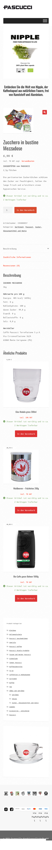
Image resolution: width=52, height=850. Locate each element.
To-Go (11, 670)
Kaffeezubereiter (16, 666)
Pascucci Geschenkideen (18, 638)
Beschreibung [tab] (10, 248)
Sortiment (19, 227)
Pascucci (29, 227)
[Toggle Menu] (45, 20)
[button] (26, 52)
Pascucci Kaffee (15, 646)
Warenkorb (40, 843)
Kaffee (11, 683)
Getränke (15, 695)
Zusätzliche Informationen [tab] (17, 257)
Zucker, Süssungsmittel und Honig (25, 703)
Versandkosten (28, 161)
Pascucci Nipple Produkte (19, 650)
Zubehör (12, 707)
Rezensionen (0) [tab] (11, 265)
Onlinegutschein (15, 634)
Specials (12, 642)
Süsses (14, 699)
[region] (26, 52)
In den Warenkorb (25, 210)
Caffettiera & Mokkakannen (19, 675)
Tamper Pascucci (15, 662)
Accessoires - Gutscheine (19, 711)
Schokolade (13, 658)
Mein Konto (8, 845)
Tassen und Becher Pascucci (20, 654)
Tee (10, 687)
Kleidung (12, 630)
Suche (26, 845)
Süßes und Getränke (16, 691)
